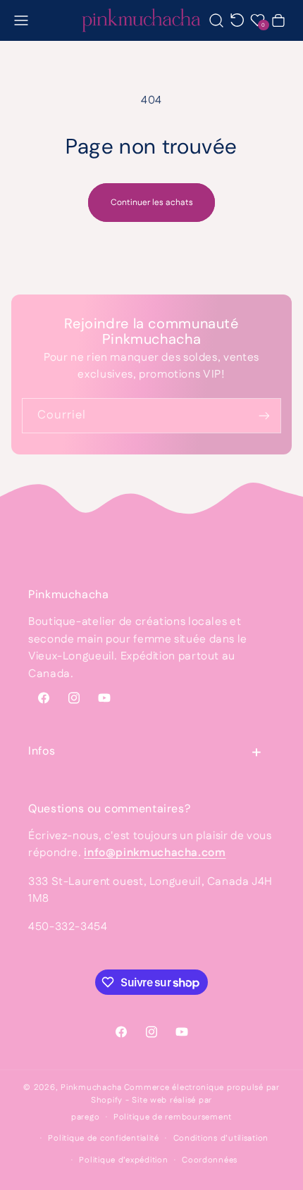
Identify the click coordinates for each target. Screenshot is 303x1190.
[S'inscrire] (264, 415)
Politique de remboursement (172, 1117)
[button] (21, 20)
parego (85, 1117)
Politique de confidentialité (103, 1138)
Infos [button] (41, 750)
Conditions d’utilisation (221, 1138)
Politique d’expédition (123, 1160)
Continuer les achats (152, 203)
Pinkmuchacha (91, 1087)
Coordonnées (209, 1160)
